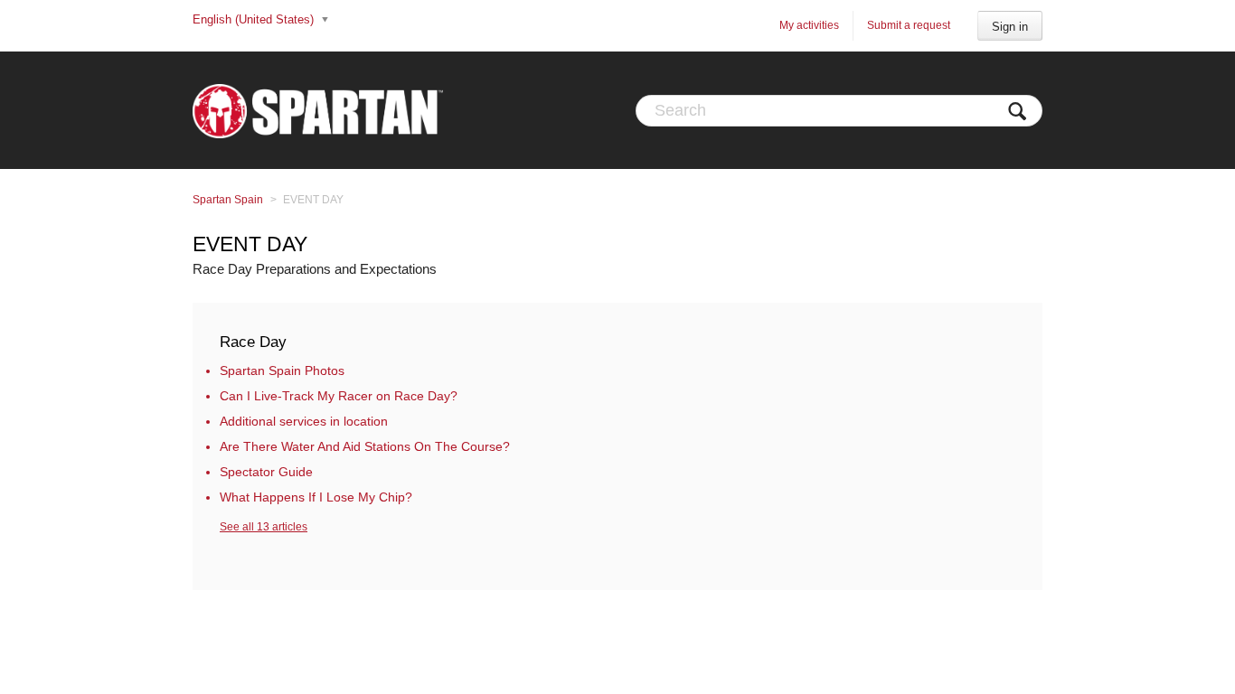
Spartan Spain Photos (282, 370)
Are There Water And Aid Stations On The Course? (365, 446)
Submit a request (908, 25)
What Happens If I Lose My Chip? (316, 497)
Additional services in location (304, 421)
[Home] (318, 110)
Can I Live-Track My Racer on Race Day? (338, 396)
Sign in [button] (1010, 26)
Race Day (253, 342)
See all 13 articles (263, 526)
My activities (809, 25)
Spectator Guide (266, 471)
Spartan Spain (228, 199)
